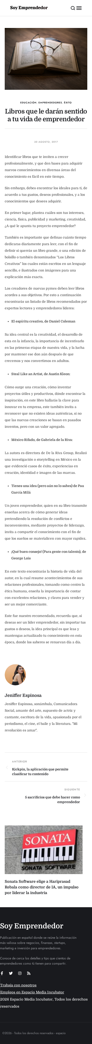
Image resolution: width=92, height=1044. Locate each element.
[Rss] (29, 973)
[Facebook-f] (2, 973)
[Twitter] (11, 973)
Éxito (68, 102)
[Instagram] (20, 973)
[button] (73, 8)
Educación (28, 102)
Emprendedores (50, 102)
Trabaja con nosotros (18, 985)
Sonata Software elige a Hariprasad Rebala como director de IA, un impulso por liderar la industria (42, 887)
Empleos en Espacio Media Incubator (32, 992)
